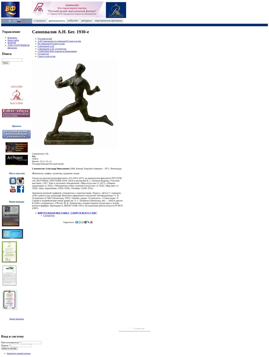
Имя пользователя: (11, 342)
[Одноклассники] (82, 222)
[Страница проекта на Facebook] (20, 192)
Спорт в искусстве (46, 56)
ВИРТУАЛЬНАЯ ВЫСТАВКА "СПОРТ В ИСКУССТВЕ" (68, 213)
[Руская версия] (19, 22)
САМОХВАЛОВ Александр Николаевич (57, 51)
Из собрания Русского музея (51, 44)
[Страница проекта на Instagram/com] (20, 183)
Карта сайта (13, 40)
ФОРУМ (12, 43)
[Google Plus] (91, 222)
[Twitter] (79, 222)
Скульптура (43, 54)
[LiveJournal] (88, 222)
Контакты (12, 37)
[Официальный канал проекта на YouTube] (12, 192)
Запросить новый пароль (19, 353)
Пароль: (5, 345)
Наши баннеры (16, 319)
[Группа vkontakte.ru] (12, 183)
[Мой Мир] (85, 222)
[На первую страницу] (9, 22)
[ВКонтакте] (76, 222)
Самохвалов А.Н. (46, 46)
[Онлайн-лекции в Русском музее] (16, 116)
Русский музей (45, 38)
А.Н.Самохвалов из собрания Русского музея (59, 41)
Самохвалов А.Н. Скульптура (52, 49)
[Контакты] (14, 22)
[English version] (23, 22)
